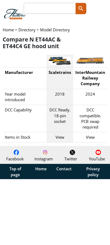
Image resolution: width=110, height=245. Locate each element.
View (60, 137)
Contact (64, 168)
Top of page (15, 171)
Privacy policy (93, 171)
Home (41, 168)
